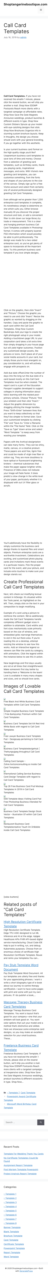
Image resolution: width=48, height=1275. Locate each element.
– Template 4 (10, 1206)
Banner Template (12, 1227)
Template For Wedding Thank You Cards (24, 1154)
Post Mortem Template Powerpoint (21, 1169)
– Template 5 (10, 1210)
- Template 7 (13, 1092)
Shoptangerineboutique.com (25, 4)
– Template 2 (10, 1198)
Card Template (28, 1092)
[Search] (40, 1122)
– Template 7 (10, 1219)
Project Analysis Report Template (20, 1173)
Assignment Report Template (18, 1165)
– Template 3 (10, 1202)
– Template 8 (10, 1223)
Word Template (11, 1256)
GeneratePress (26, 1271)
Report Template (12, 1252)
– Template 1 (10, 1194)
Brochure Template (13, 1236)
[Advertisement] (24, 67)
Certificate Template (14, 1244)
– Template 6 (10, 1215)
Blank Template (11, 1231)
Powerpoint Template (14, 1248)
